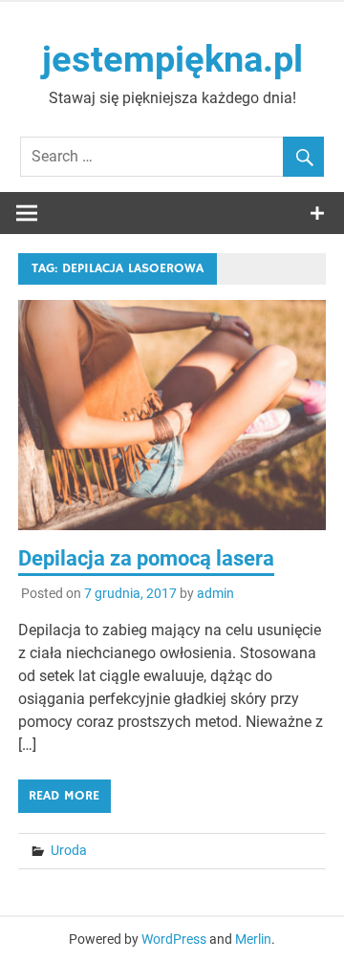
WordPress (173, 939)
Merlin (253, 939)
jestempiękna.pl (172, 59)
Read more (64, 795)
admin (215, 593)
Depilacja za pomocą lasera (146, 558)
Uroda (69, 850)
